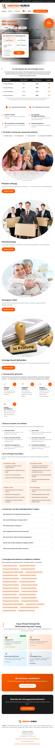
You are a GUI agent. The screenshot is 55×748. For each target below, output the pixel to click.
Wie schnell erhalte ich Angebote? (12, 525)
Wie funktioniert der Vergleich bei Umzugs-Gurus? (17, 514)
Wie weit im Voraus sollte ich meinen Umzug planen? (17, 537)
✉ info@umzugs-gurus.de (37, 1)
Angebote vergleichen (27, 686)
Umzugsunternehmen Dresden (27, 581)
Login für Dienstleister (6, 1)
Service (10, 11)
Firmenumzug (20, 135)
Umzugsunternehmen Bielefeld (29, 591)
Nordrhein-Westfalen (13, 727)
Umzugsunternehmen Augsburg (11, 601)
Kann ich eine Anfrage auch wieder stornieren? (16, 548)
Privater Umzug (8, 135)
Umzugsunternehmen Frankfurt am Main (13, 572)
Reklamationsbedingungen (34, 743)
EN (29, 11)
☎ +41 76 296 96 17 (27, 1)
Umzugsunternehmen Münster (29, 597)
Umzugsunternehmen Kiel (9, 610)
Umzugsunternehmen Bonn (10, 594)
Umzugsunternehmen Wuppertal (11, 591)
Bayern (17, 725)
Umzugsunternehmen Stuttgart (28, 575)
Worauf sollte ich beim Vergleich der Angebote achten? (18, 543)
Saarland (27, 727)
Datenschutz (17, 743)
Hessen (38, 725)
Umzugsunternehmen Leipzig (10, 575)
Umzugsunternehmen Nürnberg (11, 585)
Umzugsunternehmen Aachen (10, 607)
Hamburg (35, 725)
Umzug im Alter (31, 135)
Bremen (30, 725)
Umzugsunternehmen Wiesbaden (29, 601)
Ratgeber (4, 11)
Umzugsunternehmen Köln (28, 569)
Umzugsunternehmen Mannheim (27, 594)
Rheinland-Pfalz (21, 727)
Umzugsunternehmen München (11, 569)
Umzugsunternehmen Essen (10, 581)
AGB (27, 743)
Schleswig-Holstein (44, 727)
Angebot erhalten (8, 191)
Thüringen (51, 727)
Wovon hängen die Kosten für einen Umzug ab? (16, 531)
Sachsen (31, 727)
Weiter (19, 52)
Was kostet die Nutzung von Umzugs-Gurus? (15, 520)
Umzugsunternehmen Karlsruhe (11, 597)
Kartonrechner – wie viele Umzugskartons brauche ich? (27, 738)
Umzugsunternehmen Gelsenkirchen (35, 604)
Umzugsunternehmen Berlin (10, 565)
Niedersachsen (5, 727)
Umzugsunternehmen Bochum (28, 588)
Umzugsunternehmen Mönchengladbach (13, 604)
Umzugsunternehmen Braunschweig (29, 607)
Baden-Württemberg (12, 725)
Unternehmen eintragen (41, 11)
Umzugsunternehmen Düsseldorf (34, 572)
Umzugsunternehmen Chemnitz (26, 610)
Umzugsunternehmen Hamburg (27, 565)
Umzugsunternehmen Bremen (29, 578)
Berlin (21, 725)
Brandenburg (25, 725)
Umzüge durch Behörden (45, 135)
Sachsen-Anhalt (36, 727)
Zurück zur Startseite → (10, 646)
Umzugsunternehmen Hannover (29, 585)
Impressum (23, 743)
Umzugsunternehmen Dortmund (11, 578)
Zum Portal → (33, 645)
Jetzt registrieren (27, 708)
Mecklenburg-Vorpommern (46, 725)
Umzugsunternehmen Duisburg (11, 588)
